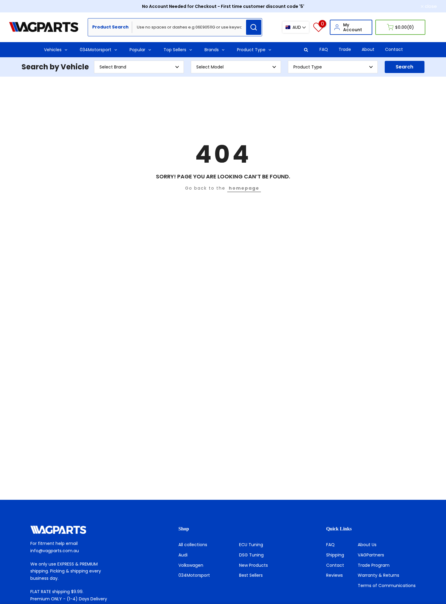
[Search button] (253, 27)
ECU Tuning (251, 545)
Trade (345, 49)
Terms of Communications (387, 585)
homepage (244, 188)
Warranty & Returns (378, 575)
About (368, 49)
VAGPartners (371, 555)
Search (404, 66)
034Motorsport (194, 575)
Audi (183, 555)
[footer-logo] (75, 530)
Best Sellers (251, 575)
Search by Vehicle (55, 67)
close (18, 6)
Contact (394, 49)
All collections (192, 545)
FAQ (323, 49)
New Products (253, 565)
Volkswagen (190, 565)
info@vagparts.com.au (54, 551)
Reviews (334, 575)
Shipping (335, 555)
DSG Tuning (251, 555)
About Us (367, 545)
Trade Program (374, 565)
